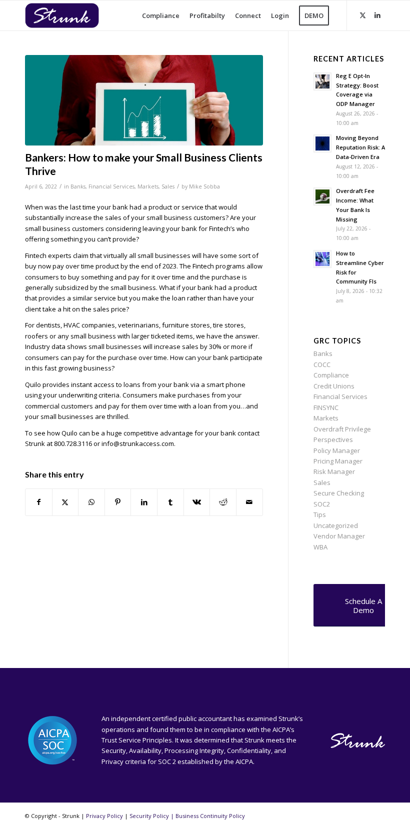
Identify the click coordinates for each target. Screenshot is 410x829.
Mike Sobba (204, 186)
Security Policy (149, 816)
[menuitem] (160, 15)
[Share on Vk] (197, 502)
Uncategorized (336, 525)
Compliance (331, 375)
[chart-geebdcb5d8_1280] (144, 100)
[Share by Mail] (249, 502)
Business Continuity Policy (210, 816)
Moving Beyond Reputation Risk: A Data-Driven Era (360, 147)
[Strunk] (70, 15)
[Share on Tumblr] (171, 502)
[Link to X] (362, 15)
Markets (148, 186)
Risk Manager (334, 471)
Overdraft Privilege (342, 429)
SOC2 (322, 504)
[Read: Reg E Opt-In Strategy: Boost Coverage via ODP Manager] (323, 81)
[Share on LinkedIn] (144, 502)
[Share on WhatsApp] (91, 502)
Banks (78, 186)
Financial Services (111, 186)
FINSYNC (326, 407)
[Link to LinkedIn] (377, 15)
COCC (322, 364)
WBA (321, 547)
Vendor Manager (339, 536)
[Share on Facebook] (39, 502)
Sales (168, 186)
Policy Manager (337, 450)
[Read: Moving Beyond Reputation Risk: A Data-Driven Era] (323, 143)
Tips (320, 514)
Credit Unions (334, 386)
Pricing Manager (338, 461)
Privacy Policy (104, 816)
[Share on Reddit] (223, 502)
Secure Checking (339, 493)
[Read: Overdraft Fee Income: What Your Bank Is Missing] (323, 197)
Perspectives (333, 439)
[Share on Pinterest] (118, 502)
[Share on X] (65, 502)
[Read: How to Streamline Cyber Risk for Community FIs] (323, 259)
